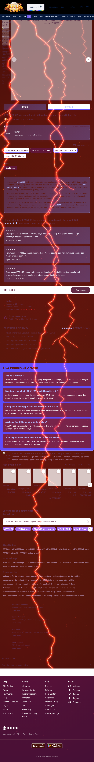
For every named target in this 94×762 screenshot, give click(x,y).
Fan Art (6, 690)
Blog (5, 698)
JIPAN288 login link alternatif (46, 16)
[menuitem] (6, 16)
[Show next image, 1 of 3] (88, 59)
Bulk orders (8, 713)
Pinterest (77, 702)
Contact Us (50, 709)
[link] (8, 529)
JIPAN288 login (21, 16)
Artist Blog (26, 709)
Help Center (50, 694)
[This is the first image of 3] (14, 59)
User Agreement (9, 734)
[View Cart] (87, 7)
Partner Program (29, 694)
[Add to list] (13, 471)
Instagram (77, 686)
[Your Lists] (81, 7)
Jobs (24, 705)
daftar (5, 709)
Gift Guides (8, 686)
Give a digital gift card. (29, 309)
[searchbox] (47, 521)
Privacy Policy (22, 734)
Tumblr (76, 698)
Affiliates (26, 698)
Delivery (48, 686)
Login (5, 705)
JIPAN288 (6, 16)
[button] (5, 22)
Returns (48, 690)
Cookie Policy (34, 734)
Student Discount (10, 702)
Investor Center (29, 690)
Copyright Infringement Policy (15, 665)
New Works (8, 694)
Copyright (49, 705)
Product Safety (51, 702)
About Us (26, 686)
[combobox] (35, 7)
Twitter (76, 694)
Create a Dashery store (29, 714)
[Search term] (41, 7)
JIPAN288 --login (67, 16)
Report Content (8, 658)
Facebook (77, 690)
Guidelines (49, 698)
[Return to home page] (14, 7)
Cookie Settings (52, 713)
